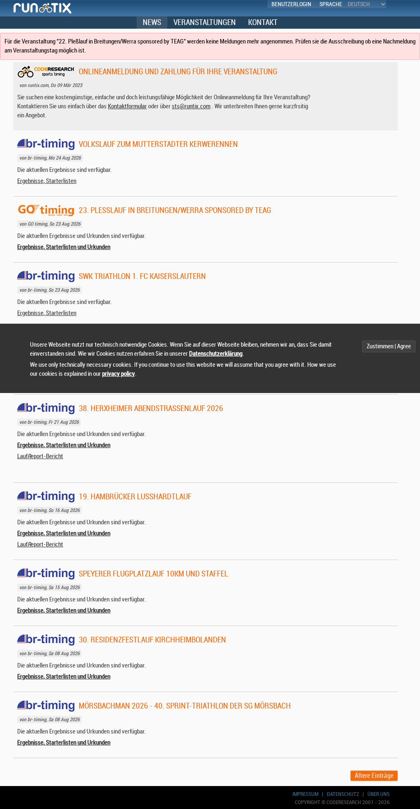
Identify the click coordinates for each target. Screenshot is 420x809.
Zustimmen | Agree (389, 346)
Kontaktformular (127, 106)
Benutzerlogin (291, 4)
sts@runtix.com (191, 106)
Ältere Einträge (374, 775)
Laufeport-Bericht (40, 456)
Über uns (379, 794)
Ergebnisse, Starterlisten (46, 181)
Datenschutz (343, 794)
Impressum (305, 794)
